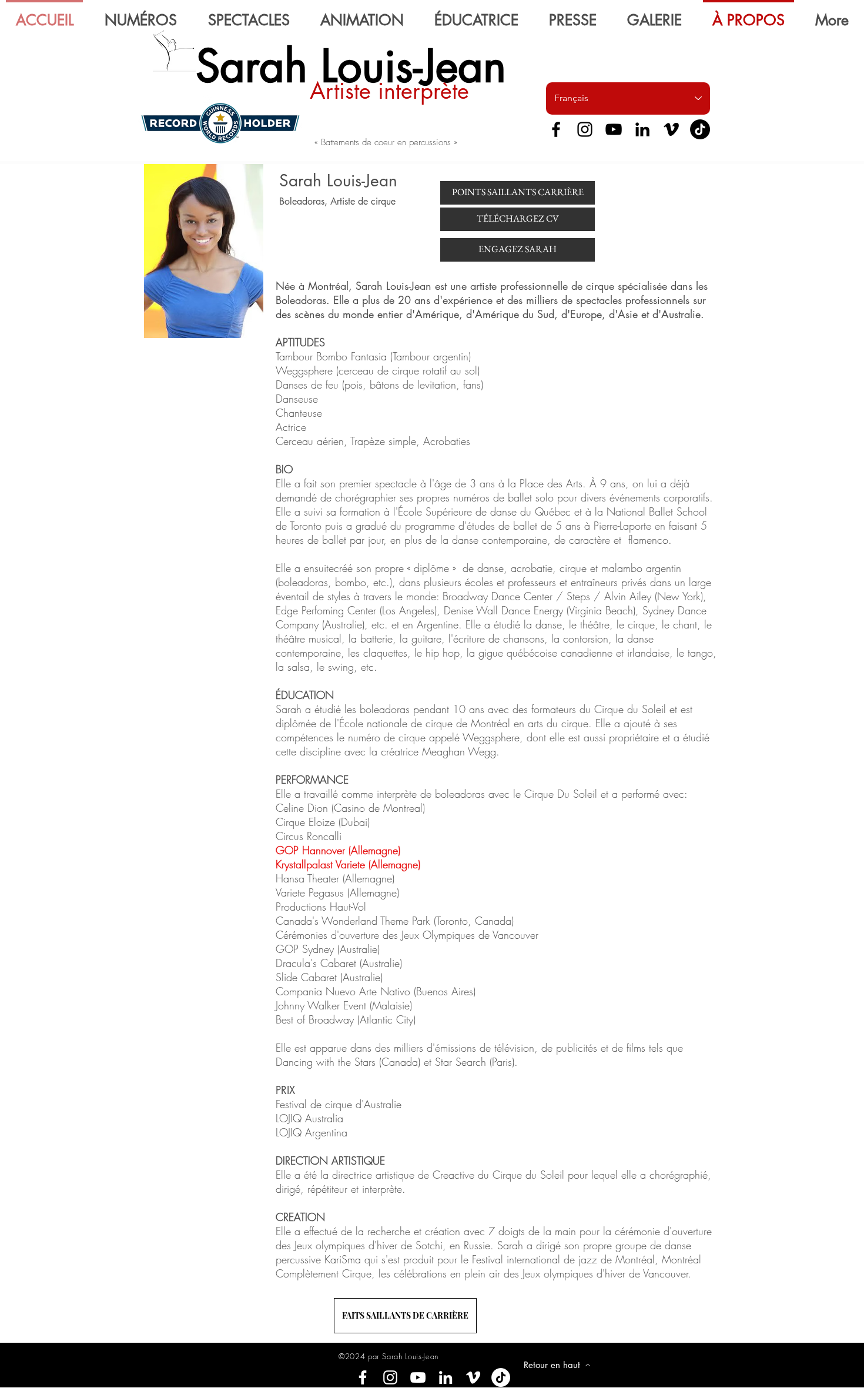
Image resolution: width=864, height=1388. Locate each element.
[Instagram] (585, 129)
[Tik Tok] (700, 129)
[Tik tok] (500, 1377)
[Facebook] (556, 129)
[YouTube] (614, 129)
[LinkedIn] (642, 129)
